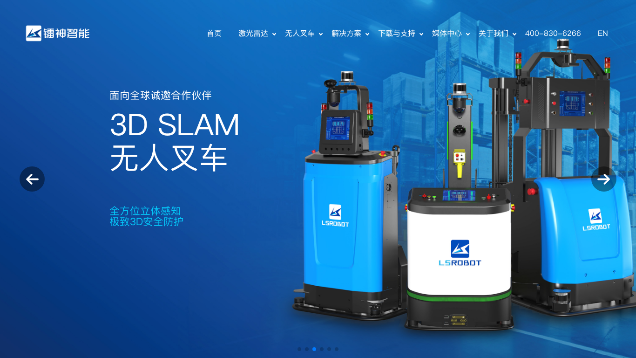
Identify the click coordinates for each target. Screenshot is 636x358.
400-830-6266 (553, 33)
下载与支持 (396, 33)
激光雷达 (253, 33)
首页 (214, 33)
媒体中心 (447, 33)
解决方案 (346, 33)
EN (603, 33)
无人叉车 (300, 33)
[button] (299, 349)
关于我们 (493, 33)
